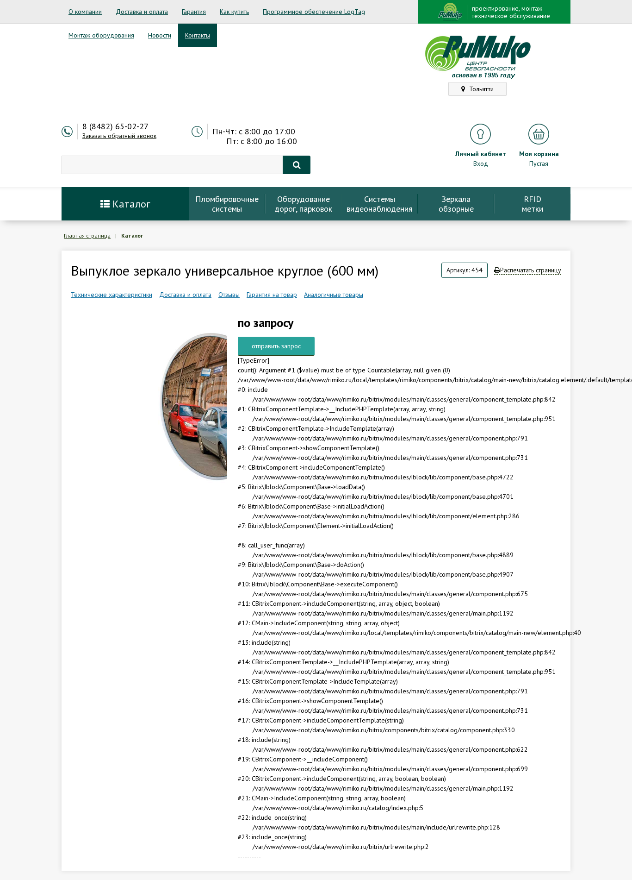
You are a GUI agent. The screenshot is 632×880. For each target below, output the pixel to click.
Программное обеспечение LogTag (314, 11)
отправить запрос (276, 346)
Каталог (130, 203)
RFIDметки (532, 204)
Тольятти (480, 89)
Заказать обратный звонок (119, 136)
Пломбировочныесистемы (227, 204)
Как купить (234, 11)
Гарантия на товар (272, 294)
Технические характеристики (111, 294)
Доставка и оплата (142, 11)
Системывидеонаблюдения (380, 204)
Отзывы (229, 294)
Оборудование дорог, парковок (303, 204)
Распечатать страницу (530, 270)
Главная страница (87, 235)
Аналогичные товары (333, 294)
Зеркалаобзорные (456, 204)
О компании (85, 11)
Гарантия (194, 11)
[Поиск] (296, 165)
